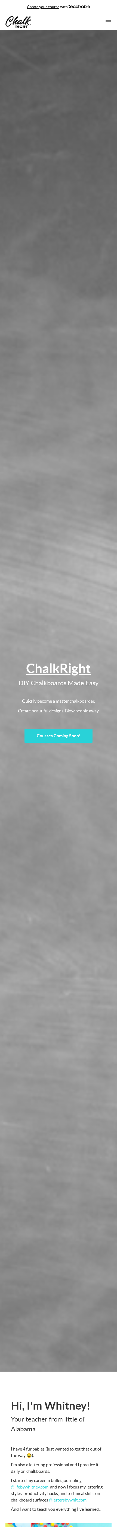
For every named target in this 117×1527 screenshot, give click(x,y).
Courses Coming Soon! (59, 735)
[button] (108, 22)
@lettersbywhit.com (68, 1499)
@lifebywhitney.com (29, 1486)
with (48, 7)
